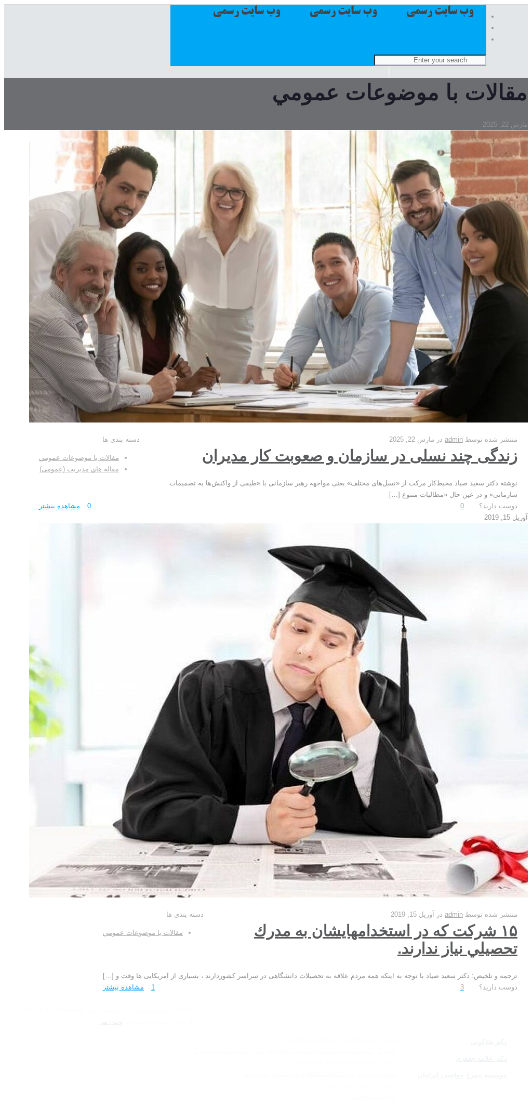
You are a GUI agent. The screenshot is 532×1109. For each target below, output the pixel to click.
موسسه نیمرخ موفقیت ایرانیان (462, 1075)
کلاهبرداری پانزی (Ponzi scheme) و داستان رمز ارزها (320, 1073)
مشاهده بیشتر (59, 506)
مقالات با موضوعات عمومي (79, 457)
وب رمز (111, 1021)
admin (454, 439)
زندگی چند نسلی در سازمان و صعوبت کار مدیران (359, 455)
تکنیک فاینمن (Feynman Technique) (345, 1062)
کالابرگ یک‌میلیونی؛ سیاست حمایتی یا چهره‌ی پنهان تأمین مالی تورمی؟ (295, 1050)
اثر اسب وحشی (374, 1096)
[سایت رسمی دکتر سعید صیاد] (331, 38)
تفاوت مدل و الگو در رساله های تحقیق (342, 1039)
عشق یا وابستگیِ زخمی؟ (361, 1085)
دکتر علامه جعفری (481, 1058)
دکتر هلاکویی (489, 1042)
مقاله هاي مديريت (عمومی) (79, 469)
